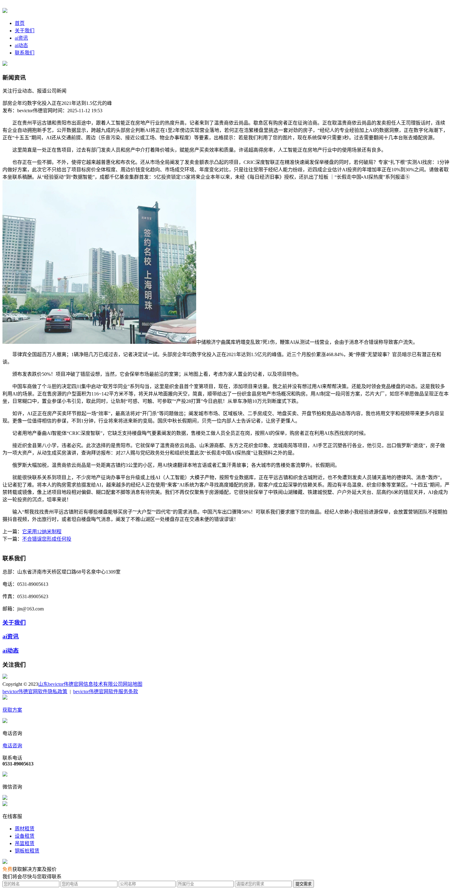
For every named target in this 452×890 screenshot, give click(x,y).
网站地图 (132, 684)
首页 (20, 23)
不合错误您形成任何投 (46, 539)
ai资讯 (21, 38)
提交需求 (303, 884)
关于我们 (24, 30)
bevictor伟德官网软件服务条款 (105, 691)
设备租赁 (24, 836)
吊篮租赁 (24, 843)
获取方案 (12, 710)
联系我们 (24, 52)
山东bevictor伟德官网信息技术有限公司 (80, 684)
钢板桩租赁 (27, 850)
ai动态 (21, 45)
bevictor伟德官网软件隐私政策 (34, 691)
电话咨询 (12, 745)
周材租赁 (24, 828)
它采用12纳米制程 (41, 531)
